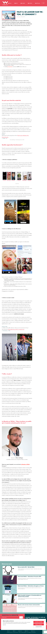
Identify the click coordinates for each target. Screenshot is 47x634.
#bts (18, 135)
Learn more (4, 624)
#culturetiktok (10, 329)
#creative (21, 135)
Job (27, 632)
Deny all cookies (38, 624)
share (30, 3)
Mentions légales (23, 632)
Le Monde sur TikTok (25, 464)
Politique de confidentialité (32, 632)
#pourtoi (3, 137)
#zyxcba (6, 137)
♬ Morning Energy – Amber (6, 330)
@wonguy (3, 134)
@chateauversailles (4, 326)
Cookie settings (39, 626)
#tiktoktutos (25, 135)
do (15, 3)
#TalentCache (21, 329)
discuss (37, 3)
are (9, 3)
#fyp (28, 135)
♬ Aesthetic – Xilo (4, 138)
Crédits (20, 632)
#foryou (17, 329)
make (23, 3)
